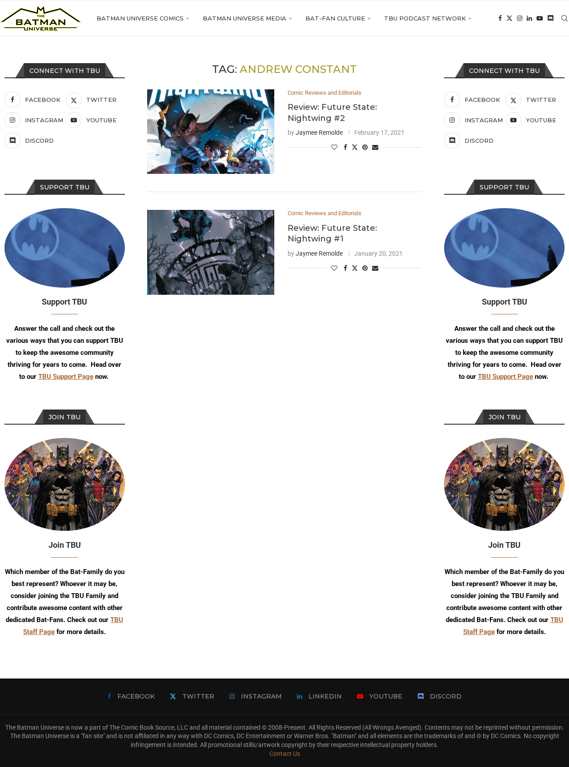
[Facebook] (500, 18)
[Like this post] (334, 147)
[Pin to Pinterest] (365, 147)
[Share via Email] (375, 147)
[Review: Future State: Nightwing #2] (210, 131)
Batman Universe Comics (140, 18)
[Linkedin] (529, 18)
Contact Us (284, 753)
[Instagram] (519, 18)
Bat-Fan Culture (335, 18)
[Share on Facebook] (345, 147)
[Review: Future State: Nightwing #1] (210, 252)
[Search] (564, 18)
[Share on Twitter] (355, 147)
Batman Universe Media (244, 18)
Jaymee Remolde (319, 132)
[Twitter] (509, 18)
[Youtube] (540, 18)
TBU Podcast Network (425, 18)
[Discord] (550, 18)
